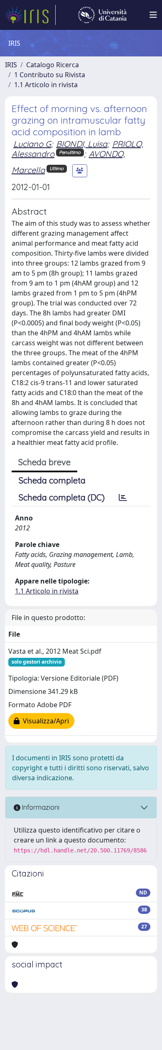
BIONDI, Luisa (81, 144)
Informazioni (39, 807)
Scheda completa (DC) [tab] (62, 497)
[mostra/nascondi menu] (153, 15)
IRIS (11, 64)
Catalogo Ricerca (52, 64)
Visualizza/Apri (44, 720)
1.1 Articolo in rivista (46, 84)
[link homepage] (30, 15)
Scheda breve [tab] (44, 462)
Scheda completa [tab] (52, 480)
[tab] (123, 497)
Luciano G (32, 144)
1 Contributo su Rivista (49, 74)
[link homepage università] (102, 15)
